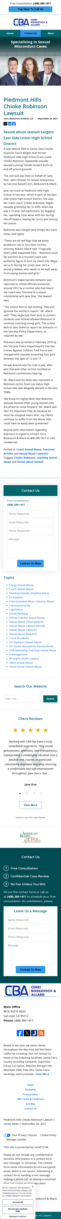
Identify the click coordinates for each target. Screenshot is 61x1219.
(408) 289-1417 (23, 1020)
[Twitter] (27, 1033)
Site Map (30, 1103)
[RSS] (41, 1033)
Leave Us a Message (30, 911)
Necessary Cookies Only (18, 1210)
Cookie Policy (48, 1135)
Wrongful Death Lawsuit (24, 658)
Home (10, 33)
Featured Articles (19, 605)
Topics (9, 577)
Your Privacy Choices (24, 1135)
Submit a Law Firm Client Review (31, 817)
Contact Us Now (30, 563)
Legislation (16, 609)
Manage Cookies (16, 1139)
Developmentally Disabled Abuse (29, 593)
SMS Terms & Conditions (30, 1099)
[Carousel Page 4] (41, 793)
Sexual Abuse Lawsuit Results (27, 625)
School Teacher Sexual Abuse (27, 617)
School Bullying (18, 613)
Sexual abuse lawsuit (30, 461)
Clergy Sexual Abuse (21, 585)
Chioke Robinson (24, 457)
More (51, 33)
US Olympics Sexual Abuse (25, 642)
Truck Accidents (19, 638)
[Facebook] (20, 1033)
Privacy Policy (30, 1094)
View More (30, 805)
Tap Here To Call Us (30, 9)
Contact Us (30, 33)
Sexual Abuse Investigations (26, 621)
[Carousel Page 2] (26, 793)
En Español (16, 597)
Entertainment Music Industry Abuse (31, 601)
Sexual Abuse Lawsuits (33, 453)
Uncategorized (18, 654)
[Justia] (34, 1033)
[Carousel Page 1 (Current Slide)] (19, 793)
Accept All (18, 1202)
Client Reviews (30, 718)
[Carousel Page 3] (34, 793)
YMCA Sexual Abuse (21, 662)
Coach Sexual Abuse (28, 449)
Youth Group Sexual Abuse (25, 666)
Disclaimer (30, 1089)
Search (50, 698)
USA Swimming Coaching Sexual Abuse (32, 650)
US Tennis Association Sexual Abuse (31, 646)
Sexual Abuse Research (23, 634)
